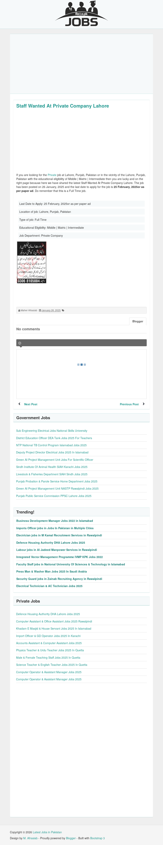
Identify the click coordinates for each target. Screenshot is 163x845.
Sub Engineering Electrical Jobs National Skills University (51, 431)
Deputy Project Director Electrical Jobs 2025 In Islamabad (52, 452)
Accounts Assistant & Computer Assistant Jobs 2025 (49, 643)
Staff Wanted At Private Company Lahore (62, 105)
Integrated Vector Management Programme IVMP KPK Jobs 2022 (59, 557)
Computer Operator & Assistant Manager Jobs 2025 (49, 672)
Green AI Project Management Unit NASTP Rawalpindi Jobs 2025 (57, 488)
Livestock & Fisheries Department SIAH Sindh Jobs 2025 (51, 474)
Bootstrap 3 (97, 838)
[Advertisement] (81, 64)
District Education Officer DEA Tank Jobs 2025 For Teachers (54, 438)
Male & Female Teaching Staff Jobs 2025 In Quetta (48, 657)
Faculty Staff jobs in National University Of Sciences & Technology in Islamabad (70, 564)
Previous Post (129, 404)
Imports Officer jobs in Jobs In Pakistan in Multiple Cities (55, 528)
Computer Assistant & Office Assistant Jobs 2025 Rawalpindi (54, 621)
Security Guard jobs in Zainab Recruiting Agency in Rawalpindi (59, 579)
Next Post (30, 404)
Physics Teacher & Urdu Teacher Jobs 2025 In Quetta (50, 650)
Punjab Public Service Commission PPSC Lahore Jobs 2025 (53, 496)
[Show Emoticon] (19, 343)
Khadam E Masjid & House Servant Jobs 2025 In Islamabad (53, 628)
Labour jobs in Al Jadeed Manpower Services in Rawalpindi (56, 550)
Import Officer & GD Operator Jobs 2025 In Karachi (48, 636)
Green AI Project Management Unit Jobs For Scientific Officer (54, 460)
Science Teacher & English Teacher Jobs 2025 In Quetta (51, 665)
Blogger (71, 838)
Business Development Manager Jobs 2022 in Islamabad (54, 521)
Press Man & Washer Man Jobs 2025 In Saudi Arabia (51, 571)
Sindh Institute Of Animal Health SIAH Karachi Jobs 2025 (51, 467)
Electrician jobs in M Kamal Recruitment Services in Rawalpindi (59, 535)
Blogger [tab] (137, 321)
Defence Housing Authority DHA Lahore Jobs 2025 (50, 543)
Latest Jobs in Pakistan (47, 832)
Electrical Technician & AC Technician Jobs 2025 (49, 586)
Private (52, 175)
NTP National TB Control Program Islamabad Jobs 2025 (51, 445)
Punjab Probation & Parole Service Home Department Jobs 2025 (56, 481)
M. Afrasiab (30, 838)
